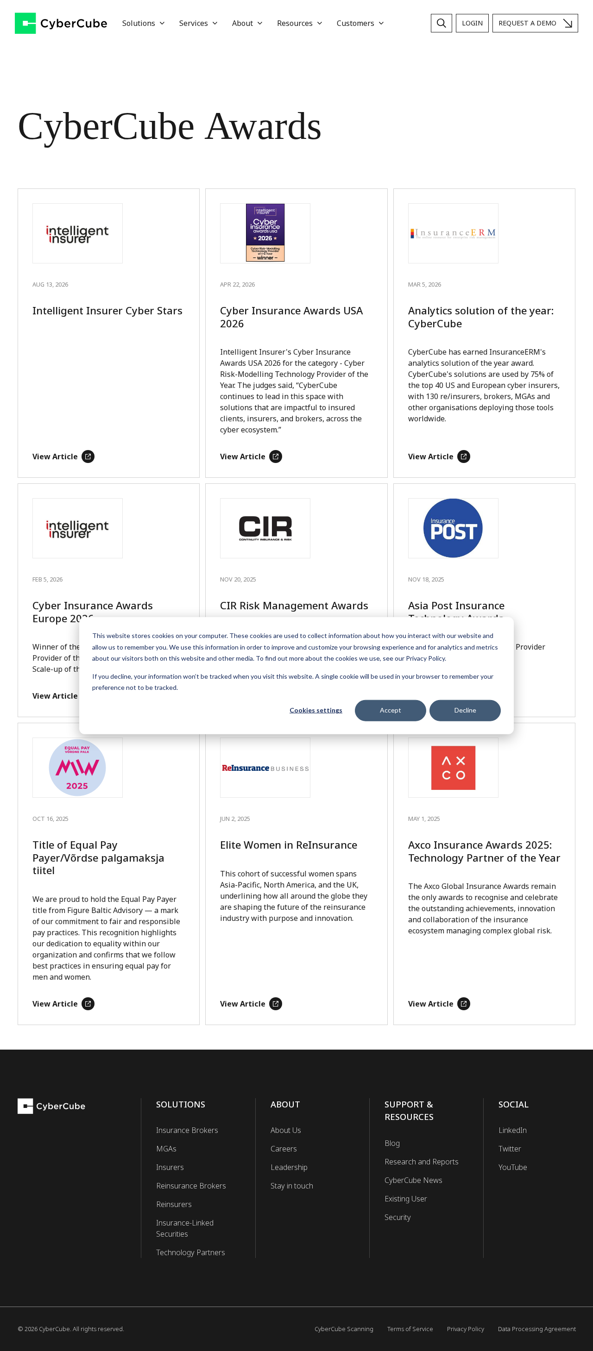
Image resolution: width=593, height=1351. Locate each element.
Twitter (509, 1149)
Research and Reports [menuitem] (422, 1162)
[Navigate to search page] (441, 23)
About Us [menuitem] (286, 1130)
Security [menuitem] (398, 1217)
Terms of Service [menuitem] (410, 1329)
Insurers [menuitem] (170, 1167)
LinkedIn (512, 1130)
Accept (390, 710)
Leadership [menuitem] (289, 1167)
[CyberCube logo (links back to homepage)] (61, 23)
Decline (465, 710)
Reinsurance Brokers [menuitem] (191, 1186)
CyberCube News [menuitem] (413, 1180)
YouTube (512, 1167)
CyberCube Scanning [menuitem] (344, 1329)
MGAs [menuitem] (166, 1149)
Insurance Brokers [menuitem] (187, 1130)
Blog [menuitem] (392, 1143)
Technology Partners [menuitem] (190, 1252)
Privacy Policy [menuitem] (465, 1329)
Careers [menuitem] (284, 1149)
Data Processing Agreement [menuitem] (537, 1329)
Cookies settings (316, 710)
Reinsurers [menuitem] (174, 1204)
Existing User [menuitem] (406, 1199)
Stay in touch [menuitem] (292, 1186)
